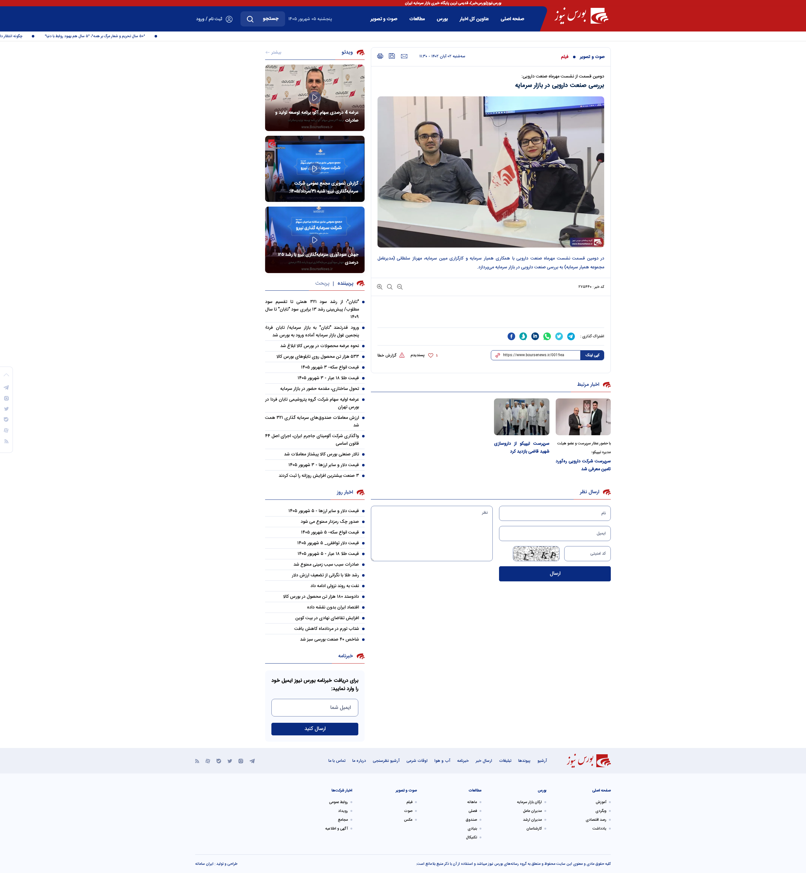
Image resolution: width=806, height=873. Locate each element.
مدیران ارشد (532, 820)
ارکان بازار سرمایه (529, 802)
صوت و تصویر (384, 19)
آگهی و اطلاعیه (336, 828)
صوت (408, 811)
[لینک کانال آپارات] (207, 760)
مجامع (343, 820)
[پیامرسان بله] (218, 760)
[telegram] (571, 336)
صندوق (471, 820)
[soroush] (523, 336)
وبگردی (600, 811)
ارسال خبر (484, 760)
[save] (392, 56)
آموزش (601, 802)
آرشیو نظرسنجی (386, 760)
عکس (408, 820)
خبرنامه (463, 760)
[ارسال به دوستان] (404, 56)
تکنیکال (471, 837)
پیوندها (524, 760)
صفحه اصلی (512, 19)
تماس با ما (336, 760)
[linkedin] (535, 336)
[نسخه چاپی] (380, 56)
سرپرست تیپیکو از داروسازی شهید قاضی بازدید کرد (521, 447)
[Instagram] (240, 760)
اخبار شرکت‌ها (342, 790)
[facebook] (511, 336)
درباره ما (359, 760)
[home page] (581, 16)
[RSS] (197, 760)
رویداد (343, 811)
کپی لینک (592, 355)
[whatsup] (547, 336)
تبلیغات (505, 760)
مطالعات (417, 19)
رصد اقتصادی (596, 820)
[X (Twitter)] (229, 760)
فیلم (565, 57)
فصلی (472, 811)
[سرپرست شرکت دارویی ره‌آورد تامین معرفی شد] (583, 416)
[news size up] (380, 286)
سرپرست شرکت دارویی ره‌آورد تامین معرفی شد (583, 465)
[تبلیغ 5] (490, 315)
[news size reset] (389, 286)
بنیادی (472, 828)
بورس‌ (442, 19)
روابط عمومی (338, 802)
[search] (250, 19)
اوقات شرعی (417, 760)
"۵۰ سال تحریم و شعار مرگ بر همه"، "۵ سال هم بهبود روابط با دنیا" (109, 36)
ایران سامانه (204, 864)
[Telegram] (252, 760)
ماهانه (472, 802)
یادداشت (599, 828)
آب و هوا (442, 760)
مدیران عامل (532, 811)
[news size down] (399, 286)
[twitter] (559, 336)
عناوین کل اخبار (474, 19)
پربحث (322, 283)
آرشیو (542, 760)
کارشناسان (534, 828)
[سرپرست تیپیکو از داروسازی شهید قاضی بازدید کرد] (521, 416)
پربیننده (345, 283)
